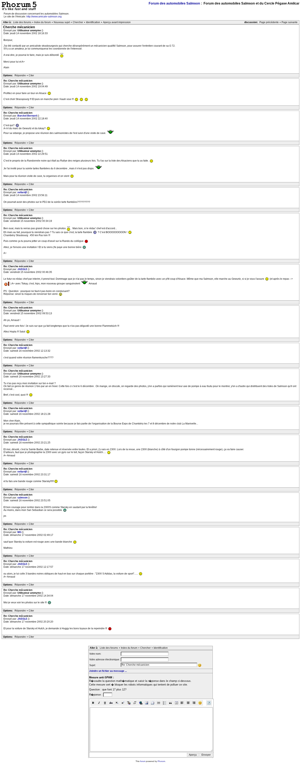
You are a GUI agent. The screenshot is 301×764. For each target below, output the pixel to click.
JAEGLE (22, 269)
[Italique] (99, 703)
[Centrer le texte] (188, 703)
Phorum (161, 761)
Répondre (20, 75)
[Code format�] (176, 703)
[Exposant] (123, 703)
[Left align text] (182, 703)
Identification (93, 22)
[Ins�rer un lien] (141, 703)
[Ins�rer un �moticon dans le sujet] (199, 665)
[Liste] (164, 703)
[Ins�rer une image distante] (146, 703)
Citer (31, 75)
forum (142, 761)
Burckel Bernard (27, 115)
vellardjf (22, 192)
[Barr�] (111, 703)
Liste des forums (22, 22)
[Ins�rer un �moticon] (200, 703)
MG (19, 532)
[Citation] (170, 703)
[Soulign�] (105, 703)
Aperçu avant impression (117, 22)
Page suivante (290, 22)
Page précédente (269, 22)
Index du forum (42, 22)
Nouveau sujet (62, 22)
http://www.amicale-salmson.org (44, 16)
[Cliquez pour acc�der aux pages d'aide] (209, 703)
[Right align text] (194, 703)
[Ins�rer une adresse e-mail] (152, 703)
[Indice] (117, 703)
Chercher (78, 22)
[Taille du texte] (135, 703)
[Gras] (93, 703)
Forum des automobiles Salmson (174, 3)
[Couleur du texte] (129, 703)
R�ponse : (96, 694)
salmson (22, 497)
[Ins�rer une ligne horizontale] (158, 703)
